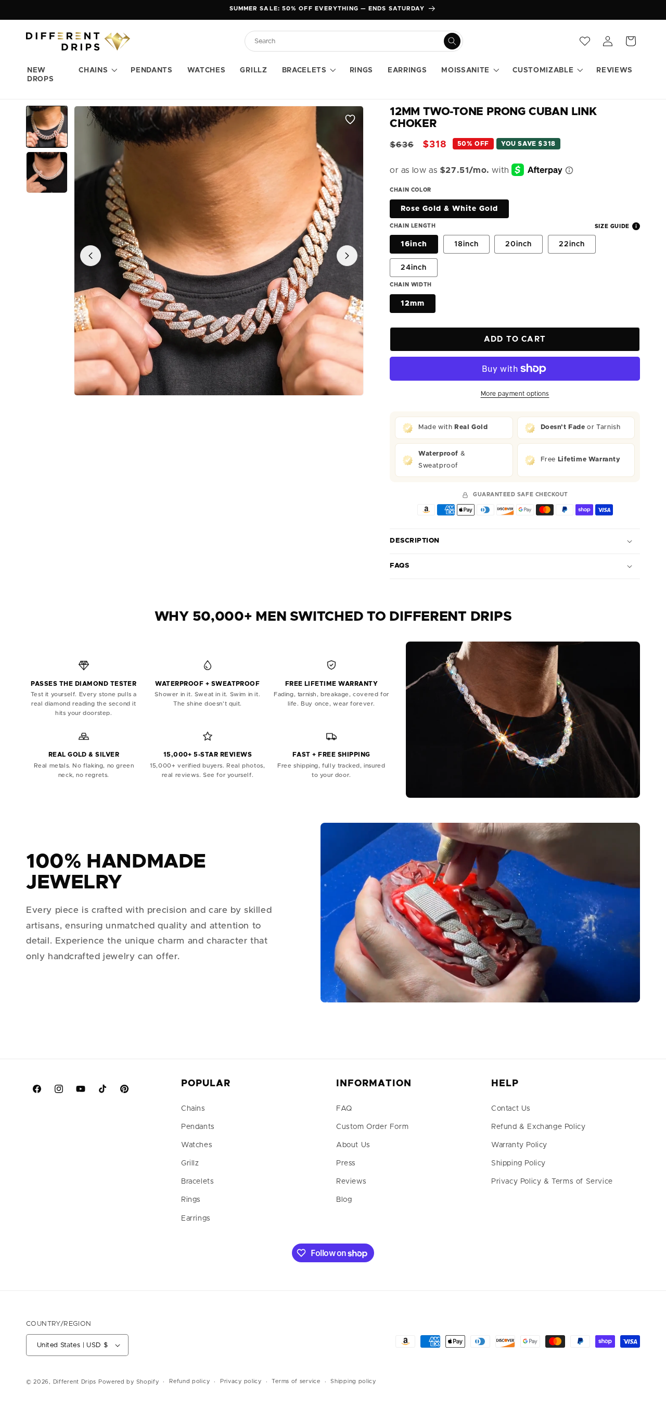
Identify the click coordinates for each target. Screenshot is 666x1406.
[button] (97, 71)
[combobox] (348, 41)
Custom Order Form (372, 1127)
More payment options (515, 394)
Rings (191, 1199)
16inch (414, 244)
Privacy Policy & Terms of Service (552, 1181)
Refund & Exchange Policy (538, 1127)
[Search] (452, 41)
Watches (196, 1145)
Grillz (190, 1163)
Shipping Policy (518, 1163)
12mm (413, 303)
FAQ (344, 1108)
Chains (193, 1108)
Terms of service (296, 1381)
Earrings (196, 1218)
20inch (518, 244)
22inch (572, 244)
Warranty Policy (519, 1145)
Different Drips (75, 1382)
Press (346, 1163)
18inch (466, 244)
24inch (414, 267)
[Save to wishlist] (350, 119)
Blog (344, 1199)
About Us (353, 1145)
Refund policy (189, 1381)
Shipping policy (353, 1381)
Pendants (198, 1127)
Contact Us (511, 1108)
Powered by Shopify (128, 1382)
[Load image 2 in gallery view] (47, 172)
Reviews (351, 1181)
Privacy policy (241, 1381)
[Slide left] (90, 255)
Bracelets (197, 1181)
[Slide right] (347, 255)
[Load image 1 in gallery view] (47, 126)
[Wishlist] (584, 41)
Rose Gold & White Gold (449, 208)
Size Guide (612, 226)
